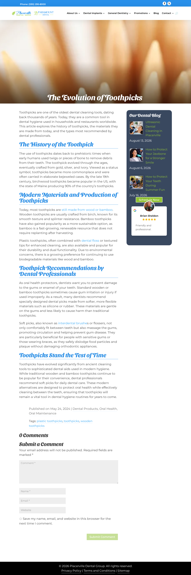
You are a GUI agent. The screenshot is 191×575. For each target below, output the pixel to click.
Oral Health (108, 408)
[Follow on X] (169, 3)
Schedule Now (149, 199)
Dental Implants (92, 13)
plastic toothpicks (50, 421)
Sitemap (123, 570)
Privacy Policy (71, 570)
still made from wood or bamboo (87, 210)
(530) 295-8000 (37, 4)
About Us (72, 13)
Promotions (141, 13)
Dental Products (85, 408)
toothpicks (71, 421)
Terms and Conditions (99, 570)
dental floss (90, 240)
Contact (166, 13)
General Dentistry (118, 13)
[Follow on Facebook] (164, 3)
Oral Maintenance (42, 413)
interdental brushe (72, 323)
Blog (156, 13)
